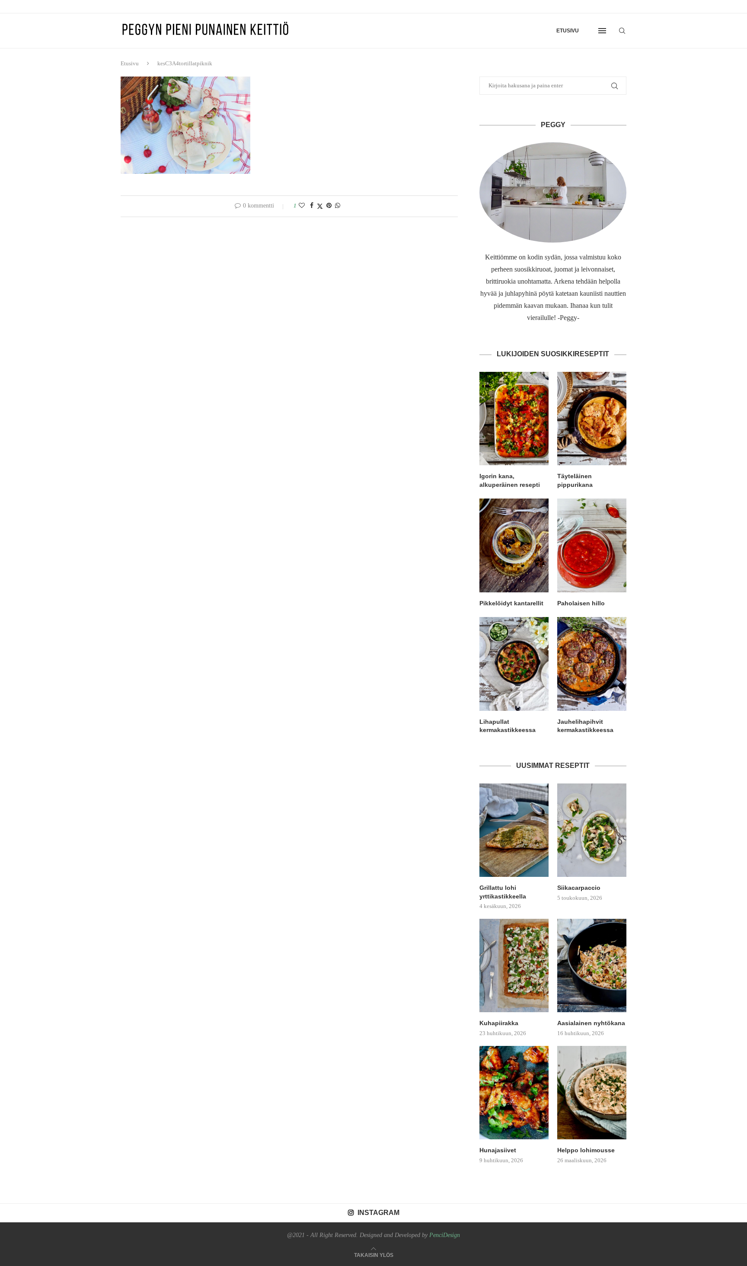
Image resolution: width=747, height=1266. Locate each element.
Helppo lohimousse (586, 1150)
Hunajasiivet (497, 1150)
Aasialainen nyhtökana (591, 1023)
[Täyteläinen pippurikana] (591, 418)
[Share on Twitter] (320, 206)
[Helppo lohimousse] (591, 1092)
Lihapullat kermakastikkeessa (507, 726)
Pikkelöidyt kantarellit (511, 603)
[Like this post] (302, 205)
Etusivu (567, 31)
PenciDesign (444, 1235)
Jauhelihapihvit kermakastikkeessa (585, 726)
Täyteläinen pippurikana (575, 480)
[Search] (622, 30)
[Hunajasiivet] (514, 1092)
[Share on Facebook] (311, 205)
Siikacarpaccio (578, 887)
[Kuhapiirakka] (514, 965)
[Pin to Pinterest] (329, 205)
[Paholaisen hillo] (591, 545)
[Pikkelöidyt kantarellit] (514, 545)
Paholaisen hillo (581, 603)
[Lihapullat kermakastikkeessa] (514, 663)
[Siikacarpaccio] (591, 830)
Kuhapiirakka (498, 1023)
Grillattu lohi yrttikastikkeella (502, 892)
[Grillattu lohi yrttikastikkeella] (514, 830)
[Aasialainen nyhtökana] (591, 965)
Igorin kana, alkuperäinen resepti (509, 480)
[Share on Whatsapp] (337, 205)
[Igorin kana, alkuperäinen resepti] (514, 418)
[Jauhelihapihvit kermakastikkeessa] (591, 663)
